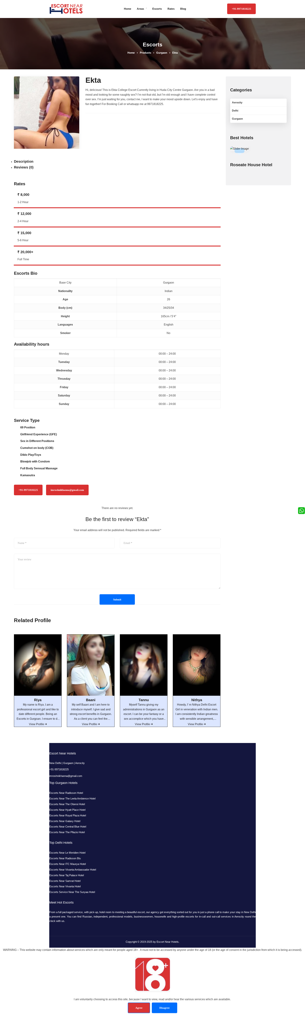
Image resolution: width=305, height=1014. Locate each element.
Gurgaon (161, 52)
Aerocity (237, 102)
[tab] (112, 162)
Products (145, 52)
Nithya (196, 700)
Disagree (164, 1007)
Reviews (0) (24, 167)
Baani (90, 700)
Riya (37, 700)
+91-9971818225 (241, 8)
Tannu (144, 700)
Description (23, 161)
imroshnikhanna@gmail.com (65, 775)
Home (131, 52)
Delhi (235, 110)
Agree (138, 1007)
